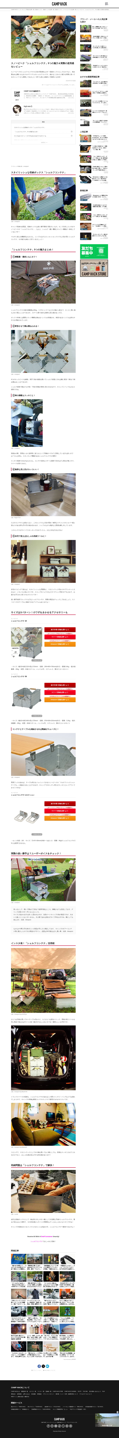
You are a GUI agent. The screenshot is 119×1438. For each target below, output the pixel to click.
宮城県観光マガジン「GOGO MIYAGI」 (41, 1409)
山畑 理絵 (106, 115)
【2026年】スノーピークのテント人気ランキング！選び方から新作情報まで (100, 67)
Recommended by (68, 1359)
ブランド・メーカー (37, 1370)
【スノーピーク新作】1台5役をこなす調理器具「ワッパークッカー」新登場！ (100, 122)
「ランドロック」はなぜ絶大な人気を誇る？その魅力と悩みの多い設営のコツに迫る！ (100, 83)
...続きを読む (71, 97)
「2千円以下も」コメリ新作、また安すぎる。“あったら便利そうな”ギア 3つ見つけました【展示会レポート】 (100, 138)
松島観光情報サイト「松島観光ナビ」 (20, 1409)
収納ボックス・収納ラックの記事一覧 (44, 9)
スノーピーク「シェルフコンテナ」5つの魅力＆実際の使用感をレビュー (95, 9)
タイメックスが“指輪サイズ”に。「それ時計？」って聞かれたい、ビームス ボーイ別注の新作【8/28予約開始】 (100, 227)
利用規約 (39, 1394)
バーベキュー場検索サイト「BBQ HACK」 (73, 1406)
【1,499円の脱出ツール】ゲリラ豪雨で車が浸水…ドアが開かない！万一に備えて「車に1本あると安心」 (99, 207)
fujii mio (27, 106)
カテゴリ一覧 (32, 1391)
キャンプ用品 (83, 151)
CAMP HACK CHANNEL (70, 1391)
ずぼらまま (105, 50)
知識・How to (84, 209)
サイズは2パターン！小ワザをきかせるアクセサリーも (30, 136)
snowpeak (26, 166)
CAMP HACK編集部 (31, 91)
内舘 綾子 (106, 30)
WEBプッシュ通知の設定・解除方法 (20, 1396)
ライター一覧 (41, 1391)
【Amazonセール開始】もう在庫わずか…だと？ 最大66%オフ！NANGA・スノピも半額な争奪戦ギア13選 (99, 179)
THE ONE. (85, 1391)
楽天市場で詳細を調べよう (60, 629)
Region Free (17, 517)
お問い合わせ (26, 1394)
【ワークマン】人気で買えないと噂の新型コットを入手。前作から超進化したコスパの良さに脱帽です (100, 58)
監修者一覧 (48, 1391)
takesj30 (25, 1147)
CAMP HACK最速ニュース (102, 142)
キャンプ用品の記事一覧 (28, 9)
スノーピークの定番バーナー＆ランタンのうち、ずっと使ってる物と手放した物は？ (100, 102)
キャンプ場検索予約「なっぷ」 (60, 1409)
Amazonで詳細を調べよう (60, 644)
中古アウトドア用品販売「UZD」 (78, 1409)
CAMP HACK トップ (16, 9)
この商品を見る (36, 660)
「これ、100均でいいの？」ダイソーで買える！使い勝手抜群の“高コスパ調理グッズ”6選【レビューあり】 (100, 159)
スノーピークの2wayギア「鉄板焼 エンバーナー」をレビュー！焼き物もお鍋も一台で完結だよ (100, 113)
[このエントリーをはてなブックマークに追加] (47, 1366)
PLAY (103, 1391)
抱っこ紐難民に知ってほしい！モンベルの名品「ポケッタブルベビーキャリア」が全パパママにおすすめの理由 (100, 29)
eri (107, 162)
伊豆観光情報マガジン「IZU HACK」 (94, 1406)
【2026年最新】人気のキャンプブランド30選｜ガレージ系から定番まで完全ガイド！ (100, 38)
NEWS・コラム (84, 141)
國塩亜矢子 (105, 60)
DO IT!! (79, 1391)
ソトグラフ (105, 105)
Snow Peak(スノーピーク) (49, 1370)
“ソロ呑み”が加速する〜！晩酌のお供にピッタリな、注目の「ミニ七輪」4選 (99, 147)
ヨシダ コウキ (105, 69)
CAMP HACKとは (15, 1391)
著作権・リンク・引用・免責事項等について (67, 1394)
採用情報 (19, 1394)
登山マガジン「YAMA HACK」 (18, 1406)
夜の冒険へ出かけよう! (95, 1391)
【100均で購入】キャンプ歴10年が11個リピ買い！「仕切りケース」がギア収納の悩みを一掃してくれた (100, 169)
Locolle (16, 1214)
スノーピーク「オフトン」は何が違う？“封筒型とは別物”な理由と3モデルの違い (100, 93)
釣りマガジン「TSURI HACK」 (35, 1406)
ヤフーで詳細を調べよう (60, 637)
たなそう (106, 152)
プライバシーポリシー (48, 1394)
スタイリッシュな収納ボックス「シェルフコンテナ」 (29, 127)
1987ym (25, 1014)
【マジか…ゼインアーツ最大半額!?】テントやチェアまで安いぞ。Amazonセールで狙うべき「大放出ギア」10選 (100, 237)
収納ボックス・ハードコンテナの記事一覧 (65, 9)
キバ (107, 209)
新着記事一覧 (24, 1391)
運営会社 (13, 1394)
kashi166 (25, 1091)
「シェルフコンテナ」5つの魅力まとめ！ (26, 131)
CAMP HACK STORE (58, 1391)
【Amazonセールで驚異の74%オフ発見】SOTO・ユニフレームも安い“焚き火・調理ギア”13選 (100, 198)
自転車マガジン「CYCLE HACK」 (53, 1406)
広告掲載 (33, 1394)
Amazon (28, 920)
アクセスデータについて (85, 1394)
